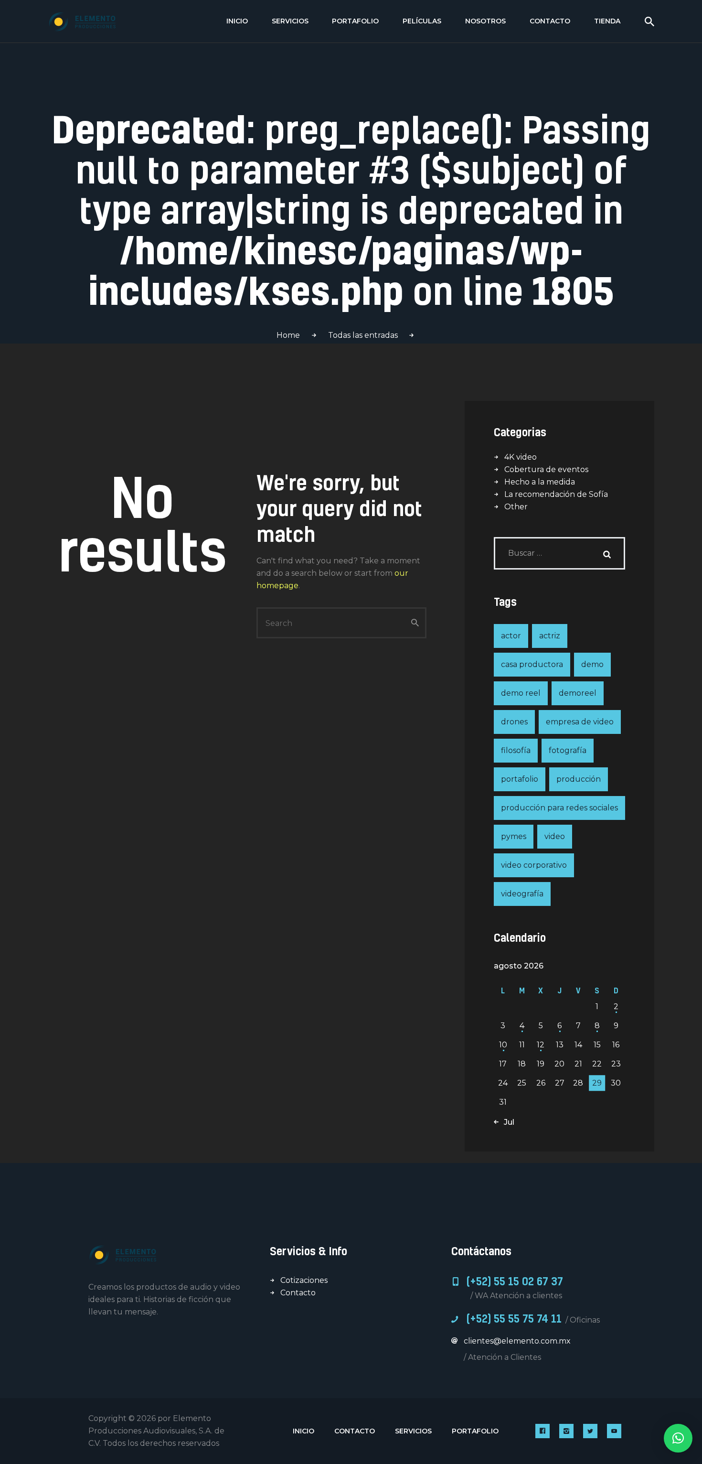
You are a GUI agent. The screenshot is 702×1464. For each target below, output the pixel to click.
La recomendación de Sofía (556, 494)
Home (288, 335)
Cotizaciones (304, 1280)
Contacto (298, 1292)
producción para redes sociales (559, 807)
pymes (513, 836)
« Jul (506, 1122)
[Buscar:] (559, 553)
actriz (549, 635)
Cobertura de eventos (546, 469)
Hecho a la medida (539, 481)
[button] (678, 1438)
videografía (522, 893)
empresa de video (580, 721)
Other (516, 506)
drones (514, 721)
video (554, 836)
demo (592, 664)
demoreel (577, 693)
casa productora (532, 664)
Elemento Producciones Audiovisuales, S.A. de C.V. (156, 1431)
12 (540, 1044)
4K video (520, 457)
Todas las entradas (363, 335)
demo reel (521, 693)
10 (503, 1044)
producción (578, 779)
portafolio (519, 779)
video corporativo (534, 865)
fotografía (567, 750)
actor (511, 635)
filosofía (516, 750)
